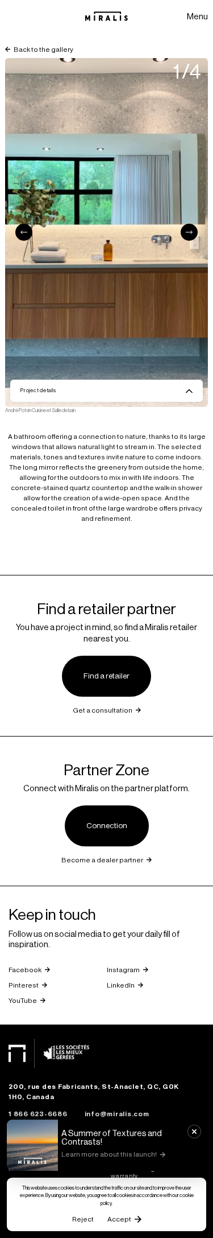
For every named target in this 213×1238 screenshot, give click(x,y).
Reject (83, 1219)
